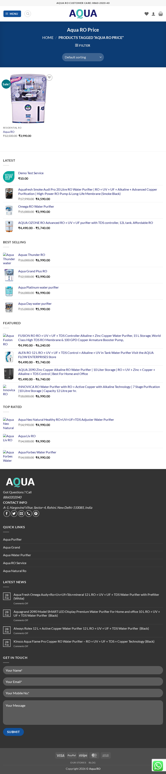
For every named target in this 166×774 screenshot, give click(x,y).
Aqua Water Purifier (17, 555)
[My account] (153, 13)
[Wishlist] (147, 13)
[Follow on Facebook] (6, 513)
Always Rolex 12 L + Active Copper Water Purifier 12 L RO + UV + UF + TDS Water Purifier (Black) (81, 628)
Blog (92, 762)
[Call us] (28, 513)
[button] (12, 14)
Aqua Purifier (12, 539)
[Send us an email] (21, 513)
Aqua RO (8, 131)
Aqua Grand (11, 547)
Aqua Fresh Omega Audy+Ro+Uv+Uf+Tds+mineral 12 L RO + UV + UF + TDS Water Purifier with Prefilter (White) (86, 596)
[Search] (27, 14)
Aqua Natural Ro (14, 571)
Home (47, 37)
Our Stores (78, 762)
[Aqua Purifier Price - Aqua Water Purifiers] (83, 14)
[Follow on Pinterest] (36, 513)
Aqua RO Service (14, 563)
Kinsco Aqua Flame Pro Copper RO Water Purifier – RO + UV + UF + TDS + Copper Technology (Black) (84, 641)
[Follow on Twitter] (14, 513)
